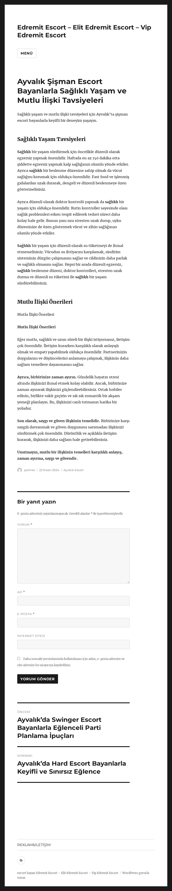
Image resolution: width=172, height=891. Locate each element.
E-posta (26, 614)
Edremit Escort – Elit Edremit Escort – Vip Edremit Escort (77, 873)
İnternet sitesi (31, 636)
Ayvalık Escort (73, 470)
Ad (21, 592)
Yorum (24, 525)
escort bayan (26, 873)
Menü (27, 53)
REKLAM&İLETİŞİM (34, 845)
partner (29, 470)
